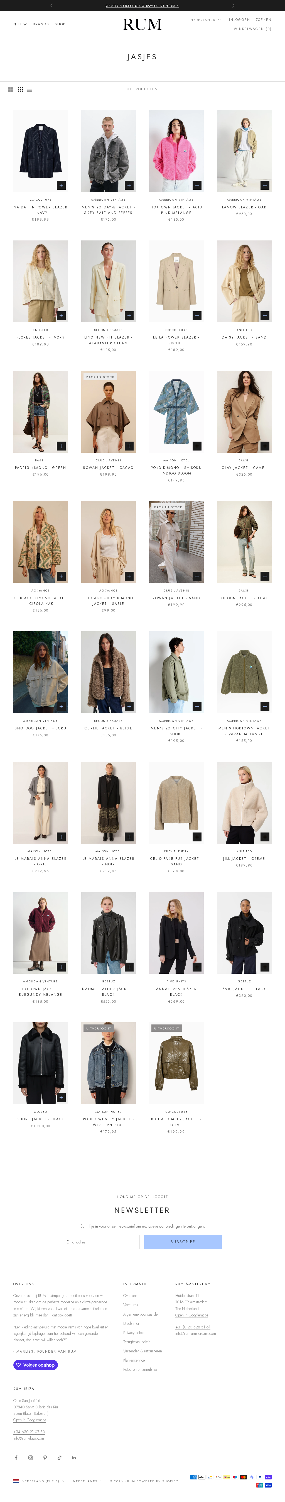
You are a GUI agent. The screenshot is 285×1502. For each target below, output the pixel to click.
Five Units (176, 981)
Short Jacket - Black (40, 1119)
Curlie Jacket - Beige (108, 728)
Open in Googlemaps (191, 1315)
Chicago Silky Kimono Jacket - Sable (108, 601)
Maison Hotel (176, 460)
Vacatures (130, 1305)
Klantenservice (134, 1360)
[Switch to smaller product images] (20, 89)
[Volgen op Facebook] (16, 1457)
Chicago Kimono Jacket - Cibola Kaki (40, 601)
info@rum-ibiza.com (28, 1438)
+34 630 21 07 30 (29, 1432)
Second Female (108, 330)
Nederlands (202, 20)
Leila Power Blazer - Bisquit (176, 340)
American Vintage (108, 200)
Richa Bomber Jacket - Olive (176, 1122)
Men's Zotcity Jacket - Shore (176, 731)
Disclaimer (131, 1323)
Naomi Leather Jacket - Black (108, 992)
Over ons (130, 1295)
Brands (41, 24)
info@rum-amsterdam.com (195, 1333)
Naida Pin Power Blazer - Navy (41, 210)
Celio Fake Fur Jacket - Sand (176, 861)
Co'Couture (41, 200)
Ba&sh (40, 460)
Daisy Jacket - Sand (244, 337)
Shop (60, 24)
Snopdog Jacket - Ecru (40, 728)
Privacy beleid (133, 1332)
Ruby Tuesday (176, 851)
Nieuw (20, 24)
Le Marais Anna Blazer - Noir (108, 861)
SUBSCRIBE (183, 1241)
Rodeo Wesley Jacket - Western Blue (108, 1122)
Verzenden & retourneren (142, 1351)
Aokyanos (40, 590)
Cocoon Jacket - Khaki (244, 598)
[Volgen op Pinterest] (45, 1457)
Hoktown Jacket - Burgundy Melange (41, 992)
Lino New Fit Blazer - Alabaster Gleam (108, 340)
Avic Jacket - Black (244, 989)
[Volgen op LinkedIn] (74, 1457)
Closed (40, 1112)
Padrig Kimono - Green (40, 467)
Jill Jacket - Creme (244, 858)
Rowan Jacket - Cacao (108, 467)
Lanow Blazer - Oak (244, 207)
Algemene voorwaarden (141, 1314)
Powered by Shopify (157, 1481)
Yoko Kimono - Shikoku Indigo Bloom (176, 470)
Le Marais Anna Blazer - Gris (40, 861)
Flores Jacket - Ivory (40, 337)
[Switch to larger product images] (10, 89)
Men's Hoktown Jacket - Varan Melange (244, 731)
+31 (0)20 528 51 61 (192, 1327)
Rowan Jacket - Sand (176, 598)
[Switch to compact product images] (29, 89)
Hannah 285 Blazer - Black (176, 992)
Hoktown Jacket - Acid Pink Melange (176, 210)
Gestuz (108, 981)
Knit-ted (40, 330)
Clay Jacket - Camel (244, 467)
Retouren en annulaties (140, 1369)
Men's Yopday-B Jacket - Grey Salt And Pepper (109, 210)
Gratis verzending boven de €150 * (142, 5)
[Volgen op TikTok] (59, 1457)
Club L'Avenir (108, 460)
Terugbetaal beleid (137, 1342)
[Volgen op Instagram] (30, 1457)
